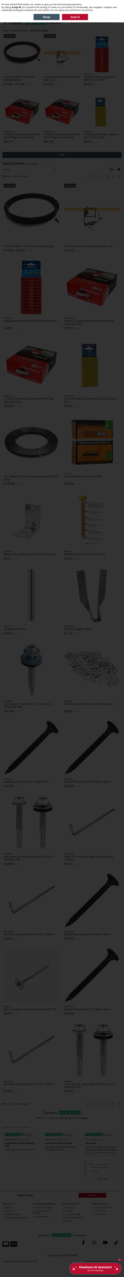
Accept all (75, 17)
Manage (46, 17)
